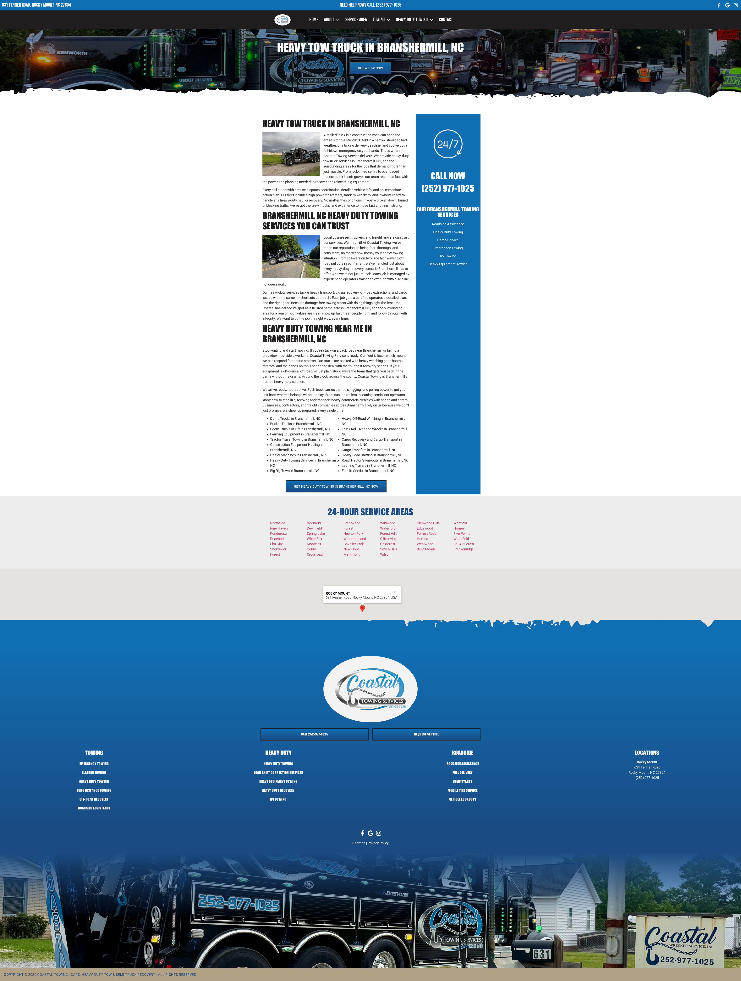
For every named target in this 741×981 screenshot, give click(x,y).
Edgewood (425, 528)
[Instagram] (736, 5)
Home (313, 20)
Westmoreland (354, 539)
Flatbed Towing (94, 772)
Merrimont (351, 554)
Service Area (356, 20)
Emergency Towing (448, 248)
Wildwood (387, 523)
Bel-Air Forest (463, 544)
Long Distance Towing (94, 790)
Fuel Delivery (463, 772)
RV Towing (448, 256)
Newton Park (353, 533)
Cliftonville (388, 539)
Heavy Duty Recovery (278, 790)
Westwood (425, 544)
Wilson (385, 554)
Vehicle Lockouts (462, 799)
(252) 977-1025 (388, 5)
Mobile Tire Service (463, 790)
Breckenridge (463, 549)
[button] (362, 608)
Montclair (314, 544)
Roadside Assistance (448, 224)
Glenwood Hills (428, 523)
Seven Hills (388, 549)
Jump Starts (462, 781)
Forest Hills (388, 533)
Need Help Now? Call (358, 5)
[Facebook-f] (719, 5)
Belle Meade (426, 549)
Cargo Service (448, 240)
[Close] (394, 592)
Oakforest (387, 544)
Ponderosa (278, 533)
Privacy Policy (378, 843)
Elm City (276, 544)
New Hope (351, 549)
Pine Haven (279, 528)
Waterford (388, 528)
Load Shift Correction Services (278, 772)
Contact (446, 20)
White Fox (314, 539)
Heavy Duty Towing (412, 20)
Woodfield (461, 539)
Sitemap (358, 843)
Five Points (461, 533)
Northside (277, 523)
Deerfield (314, 523)
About (329, 20)
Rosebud (277, 539)
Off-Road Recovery (94, 799)
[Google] (727, 5)
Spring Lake (316, 533)
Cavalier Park (353, 544)
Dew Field (314, 528)
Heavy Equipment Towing (448, 264)
